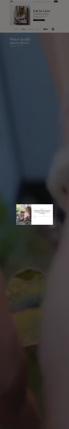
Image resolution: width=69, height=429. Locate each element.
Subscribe (34, 217)
